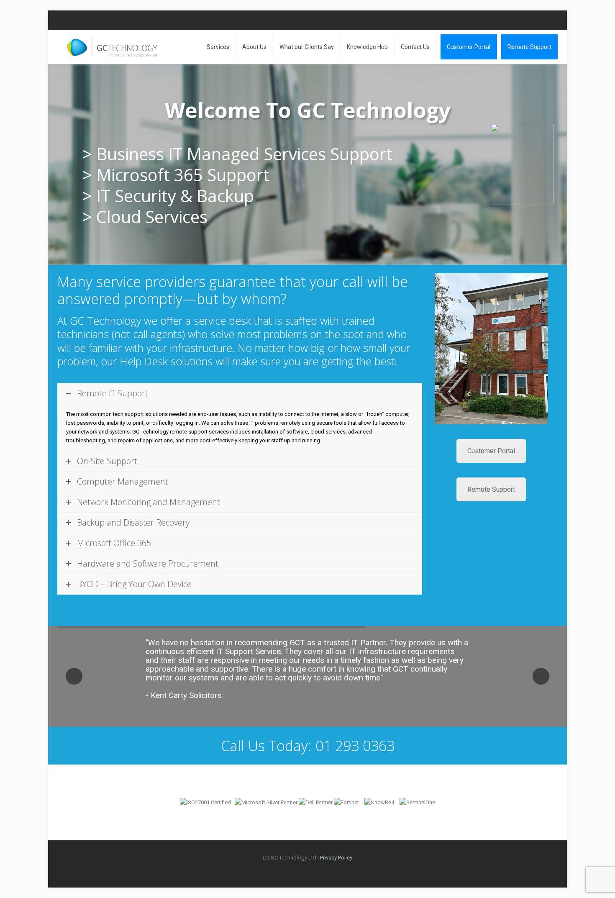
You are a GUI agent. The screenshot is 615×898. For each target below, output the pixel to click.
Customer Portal (491, 451)
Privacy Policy (336, 857)
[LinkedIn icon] (544, 20)
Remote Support (491, 489)
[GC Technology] (112, 47)
